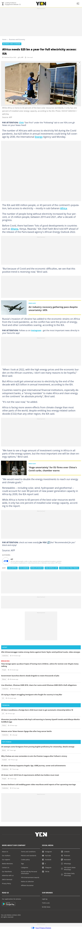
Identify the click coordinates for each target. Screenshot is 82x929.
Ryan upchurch (37, 568)
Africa (63, 208)
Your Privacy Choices (43, 928)
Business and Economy (17, 39)
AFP (22, 57)
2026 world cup (51, 568)
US (3, 698)
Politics (4, 725)
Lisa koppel (12, 568)
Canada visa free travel (69, 568)
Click (21, 122)
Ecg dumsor (23, 568)
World (4, 750)
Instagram (36, 330)
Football (4, 760)
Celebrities (5, 655)
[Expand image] (78, 63)
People (4, 670)
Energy (39, 136)
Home (4, 39)
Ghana (14, 228)
